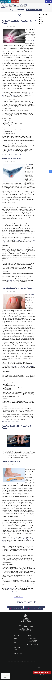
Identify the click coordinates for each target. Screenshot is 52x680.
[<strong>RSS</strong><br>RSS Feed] (35, 20)
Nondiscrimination (45, 667)
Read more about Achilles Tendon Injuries (12, 154)
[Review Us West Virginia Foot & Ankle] (13, 1)
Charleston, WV (10, 150)
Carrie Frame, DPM (18, 240)
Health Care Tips (18, 653)
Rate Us (15, 655)
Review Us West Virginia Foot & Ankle (18, 608)
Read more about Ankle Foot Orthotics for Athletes (14, 592)
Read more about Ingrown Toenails (10, 421)
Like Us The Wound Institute (31, 606)
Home (15, 638)
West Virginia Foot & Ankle (12, 95)
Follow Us (42, 606)
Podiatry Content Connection (29, 661)
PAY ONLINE (48, 1)
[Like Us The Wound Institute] (6, 1)
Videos (15, 649)
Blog (15, 651)
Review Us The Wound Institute (36, 608)
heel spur (28, 164)
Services (16, 645)
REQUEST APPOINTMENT (34, 10)
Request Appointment (41, 673)
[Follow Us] (9, 1)
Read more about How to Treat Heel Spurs (12, 284)
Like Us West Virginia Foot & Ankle (15, 606)
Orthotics (27, 468)
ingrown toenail (30, 294)
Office (15, 642)
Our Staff (16, 640)
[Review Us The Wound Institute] (17, 1)
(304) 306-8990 (18, 10)
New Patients (17, 647)
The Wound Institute (18, 644)
